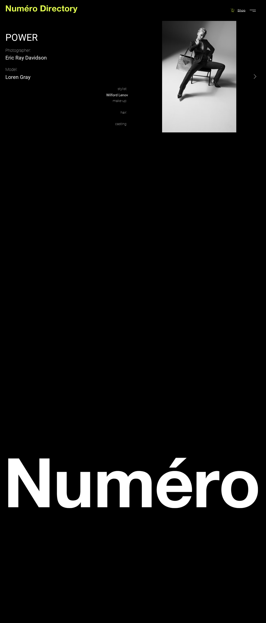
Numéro (22, 9)
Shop (241, 10)
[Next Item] (255, 76)
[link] (233, 10)
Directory (58, 9)
